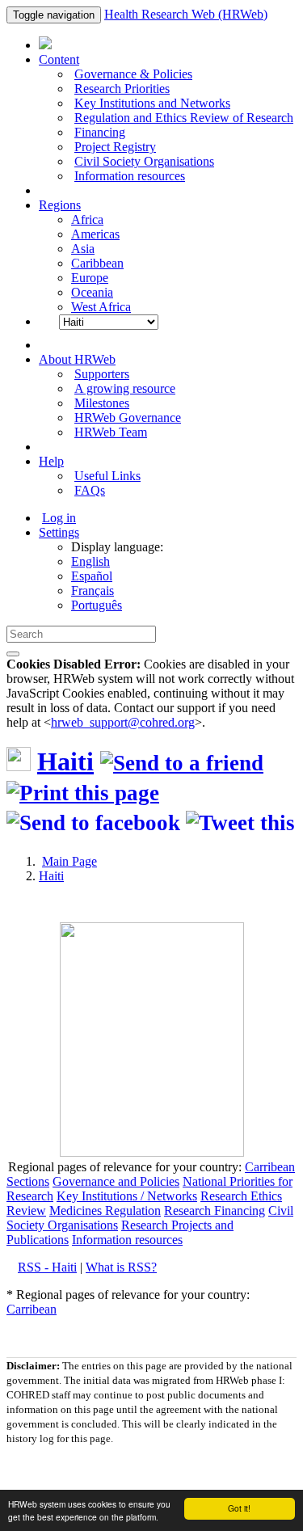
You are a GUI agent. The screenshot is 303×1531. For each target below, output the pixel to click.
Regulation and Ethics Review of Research (183, 117)
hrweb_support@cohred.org (123, 722)
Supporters (101, 374)
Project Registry (115, 147)
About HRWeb (77, 359)
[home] (82, 793)
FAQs (89, 490)
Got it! (239, 1508)
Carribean (270, 1167)
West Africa (101, 307)
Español (91, 576)
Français (92, 590)
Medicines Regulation (105, 1210)
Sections (27, 1181)
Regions (60, 205)
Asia (83, 248)
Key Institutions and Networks (152, 103)
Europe (89, 278)
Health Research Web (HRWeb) (185, 14)
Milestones (101, 403)
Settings (59, 532)
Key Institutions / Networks (127, 1196)
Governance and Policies (116, 1181)
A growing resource (124, 388)
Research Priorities (122, 88)
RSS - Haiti (47, 1267)
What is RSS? (121, 1267)
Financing (99, 132)
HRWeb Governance (127, 417)
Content (59, 59)
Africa (87, 219)
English (90, 561)
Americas (95, 234)
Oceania (92, 292)
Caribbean (97, 263)
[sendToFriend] (181, 763)
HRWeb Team (110, 432)
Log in (59, 518)
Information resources (129, 176)
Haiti (65, 761)
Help (51, 461)
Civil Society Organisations (144, 161)
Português (96, 605)
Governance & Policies (133, 74)
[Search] (12, 654)
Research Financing (214, 1210)
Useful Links (107, 476)
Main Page (69, 861)
